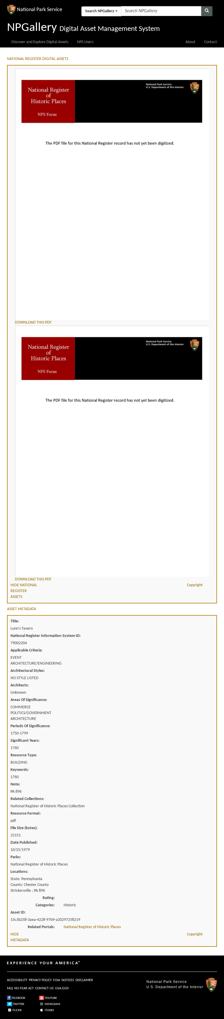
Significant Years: (25, 741)
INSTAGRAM (52, 1004)
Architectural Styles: (27, 671)
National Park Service (166, 982)
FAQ (10, 988)
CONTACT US (44, 988)
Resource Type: (23, 755)
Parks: (15, 857)
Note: (15, 784)
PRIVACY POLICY (40, 980)
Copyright (195, 585)
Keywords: (19, 770)
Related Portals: (41, 927)
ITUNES (49, 1010)
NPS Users (85, 42)
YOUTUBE (50, 998)
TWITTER (18, 1004)
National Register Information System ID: (45, 636)
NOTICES (68, 980)
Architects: (19, 685)
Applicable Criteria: (26, 650)
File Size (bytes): (24, 828)
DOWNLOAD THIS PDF (33, 322)
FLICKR (17, 1010)
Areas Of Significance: (28, 700)
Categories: (45, 905)
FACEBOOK (18, 998)
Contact (210, 42)
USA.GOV (62, 988)
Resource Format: (25, 813)
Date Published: (24, 842)
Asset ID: (18, 912)
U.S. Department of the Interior (174, 987)
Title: (14, 621)
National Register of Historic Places (92, 927)
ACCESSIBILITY (17, 980)
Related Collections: (27, 799)
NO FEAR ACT (24, 988)
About (190, 42)
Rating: (49, 898)
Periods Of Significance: (30, 726)
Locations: (19, 872)
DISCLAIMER (84, 980)
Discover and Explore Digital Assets (39, 42)
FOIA (56, 980)
